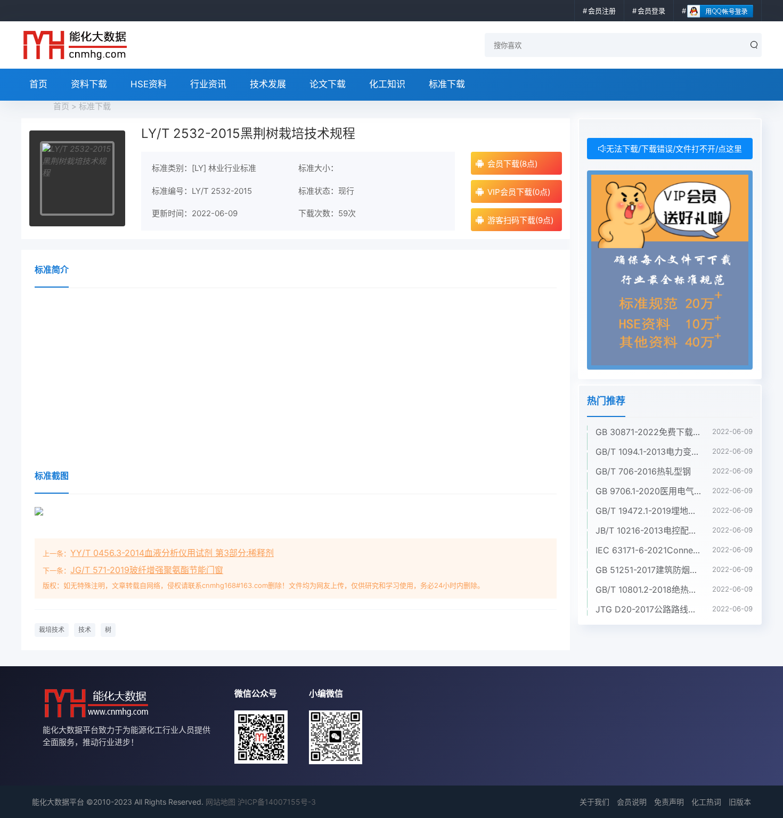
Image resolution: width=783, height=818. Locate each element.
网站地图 (220, 801)
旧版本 (740, 801)
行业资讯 (208, 84)
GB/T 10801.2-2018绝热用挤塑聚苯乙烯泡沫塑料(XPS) (649, 589)
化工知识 (387, 84)
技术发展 (268, 84)
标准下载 (447, 84)
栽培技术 (51, 630)
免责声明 (669, 801)
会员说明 (632, 801)
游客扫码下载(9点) (520, 220)
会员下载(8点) (512, 164)
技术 (84, 630)
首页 (38, 84)
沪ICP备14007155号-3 (277, 801)
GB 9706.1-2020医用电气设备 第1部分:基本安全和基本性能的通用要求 (649, 491)
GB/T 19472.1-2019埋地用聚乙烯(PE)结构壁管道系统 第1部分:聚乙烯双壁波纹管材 (649, 510)
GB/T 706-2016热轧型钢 (643, 471)
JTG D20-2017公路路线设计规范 (649, 609)
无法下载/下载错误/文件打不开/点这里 (674, 149)
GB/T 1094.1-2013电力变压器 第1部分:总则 (649, 451)
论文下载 (327, 84)
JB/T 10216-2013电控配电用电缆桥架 (649, 530)
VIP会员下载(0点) (518, 192)
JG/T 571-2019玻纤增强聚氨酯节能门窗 (146, 570)
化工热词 (706, 801)
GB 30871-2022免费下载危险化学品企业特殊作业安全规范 (649, 432)
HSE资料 (148, 84)
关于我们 (594, 801)
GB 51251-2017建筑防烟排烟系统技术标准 (649, 570)
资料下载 (89, 84)
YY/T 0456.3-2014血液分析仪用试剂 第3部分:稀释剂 (172, 552)
